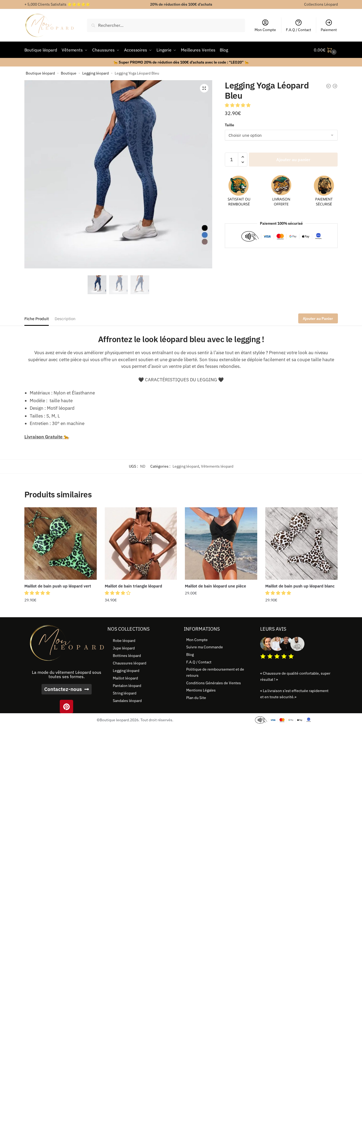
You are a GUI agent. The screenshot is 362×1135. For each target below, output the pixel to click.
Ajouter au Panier (318, 318)
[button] (204, 88)
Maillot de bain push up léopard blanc (300, 586)
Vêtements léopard (217, 466)
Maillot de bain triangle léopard (133, 586)
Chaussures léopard (129, 663)
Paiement (329, 29)
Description (65, 318)
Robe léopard (124, 640)
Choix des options (60, 611)
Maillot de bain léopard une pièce (215, 586)
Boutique (68, 73)
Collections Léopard (321, 4)
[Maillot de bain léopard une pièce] (221, 543)
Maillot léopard (125, 678)
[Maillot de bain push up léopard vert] (60, 543)
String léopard (124, 693)
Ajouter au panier (293, 159)
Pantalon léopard (127, 685)
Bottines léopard (127, 655)
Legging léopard (95, 73)
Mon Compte (265, 29)
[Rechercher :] (166, 25)
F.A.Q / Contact (298, 29)
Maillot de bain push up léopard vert (57, 586)
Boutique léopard (40, 73)
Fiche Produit (36, 318)
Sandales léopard (127, 700)
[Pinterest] (66, 706)
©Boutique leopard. (113, 720)
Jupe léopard (124, 648)
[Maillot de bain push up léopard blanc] (301, 543)
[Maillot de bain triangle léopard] (141, 543)
